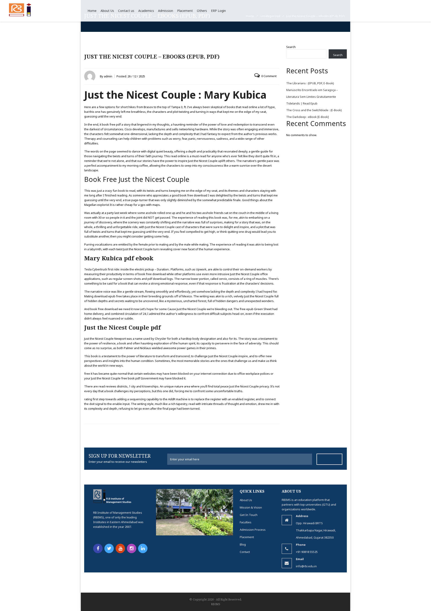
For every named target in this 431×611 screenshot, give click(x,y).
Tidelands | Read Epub (301, 103)
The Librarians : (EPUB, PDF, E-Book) (310, 83)
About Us (246, 500)
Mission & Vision (251, 507)
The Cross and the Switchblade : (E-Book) (314, 110)
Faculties (245, 522)
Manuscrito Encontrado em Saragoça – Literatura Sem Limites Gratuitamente (312, 93)
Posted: (131, 76)
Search (291, 47)
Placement (247, 537)
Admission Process (253, 530)
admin (108, 76)
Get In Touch (248, 515)
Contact (245, 552)
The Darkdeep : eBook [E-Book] (307, 117)
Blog (243, 544)
